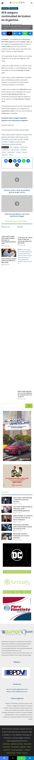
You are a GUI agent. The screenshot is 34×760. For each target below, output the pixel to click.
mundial (18, 152)
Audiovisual (6, 744)
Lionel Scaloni (11, 152)
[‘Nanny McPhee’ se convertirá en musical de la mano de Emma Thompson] (6, 518)
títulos (10, 154)
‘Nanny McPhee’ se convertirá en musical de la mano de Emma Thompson (22, 518)
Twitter (5, 142)
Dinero (29, 747)
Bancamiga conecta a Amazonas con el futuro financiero (21, 536)
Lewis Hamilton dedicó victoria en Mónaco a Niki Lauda (8, 260)
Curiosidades (15, 747)
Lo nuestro (27, 750)
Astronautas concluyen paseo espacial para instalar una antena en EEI (22, 527)
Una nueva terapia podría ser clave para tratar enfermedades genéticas (23, 509)
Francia (4, 152)
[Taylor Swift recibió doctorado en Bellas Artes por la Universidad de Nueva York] (8, 230)
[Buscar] (29, 406)
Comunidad (6, 747)
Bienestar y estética (17, 744)
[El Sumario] (17, 3)
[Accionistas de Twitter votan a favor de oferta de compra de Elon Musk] (25, 231)
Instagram (12, 142)
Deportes (5, 8)
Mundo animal (11, 753)
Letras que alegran (17, 750)
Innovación (7, 750)
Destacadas (13, 8)
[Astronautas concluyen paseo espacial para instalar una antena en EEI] (6, 527)
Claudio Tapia (23, 147)
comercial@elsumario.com (19, 691)
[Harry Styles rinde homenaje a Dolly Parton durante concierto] (6, 500)
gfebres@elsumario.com (20, 689)
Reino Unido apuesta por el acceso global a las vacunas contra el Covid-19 (25, 394)
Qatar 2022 (4, 154)
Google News (27, 135)
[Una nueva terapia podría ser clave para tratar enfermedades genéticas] (6, 509)
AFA (11, 147)
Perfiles (19, 753)
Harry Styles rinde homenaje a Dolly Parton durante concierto (22, 500)
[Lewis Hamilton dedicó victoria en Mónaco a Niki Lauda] (8, 253)
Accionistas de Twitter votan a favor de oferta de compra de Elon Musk (25, 240)
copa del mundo (15, 149)
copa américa (5, 149)
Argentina (16, 147)
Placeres (24, 753)
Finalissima (23, 149)
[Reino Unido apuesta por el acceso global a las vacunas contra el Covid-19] (25, 319)
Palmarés (24, 152)
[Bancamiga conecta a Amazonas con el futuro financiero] (6, 536)
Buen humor (27, 744)
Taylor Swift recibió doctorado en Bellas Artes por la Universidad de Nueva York (8, 240)
